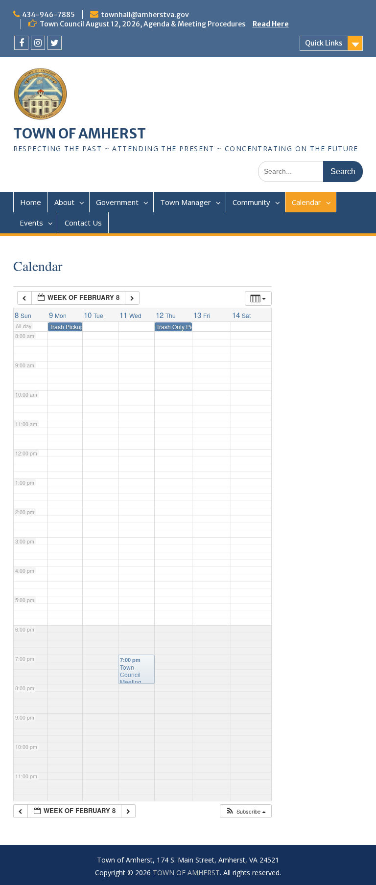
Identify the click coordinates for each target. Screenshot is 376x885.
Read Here (271, 24)
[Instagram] (38, 43)
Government (117, 202)
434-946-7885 (48, 14)
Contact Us (83, 222)
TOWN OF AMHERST (79, 133)
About (64, 202)
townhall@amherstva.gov (145, 14)
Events (31, 222)
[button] (245, 811)
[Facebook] (21, 43)
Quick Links (323, 43)
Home (30, 202)
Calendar (306, 202)
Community (251, 202)
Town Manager (185, 202)
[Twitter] (54, 43)
